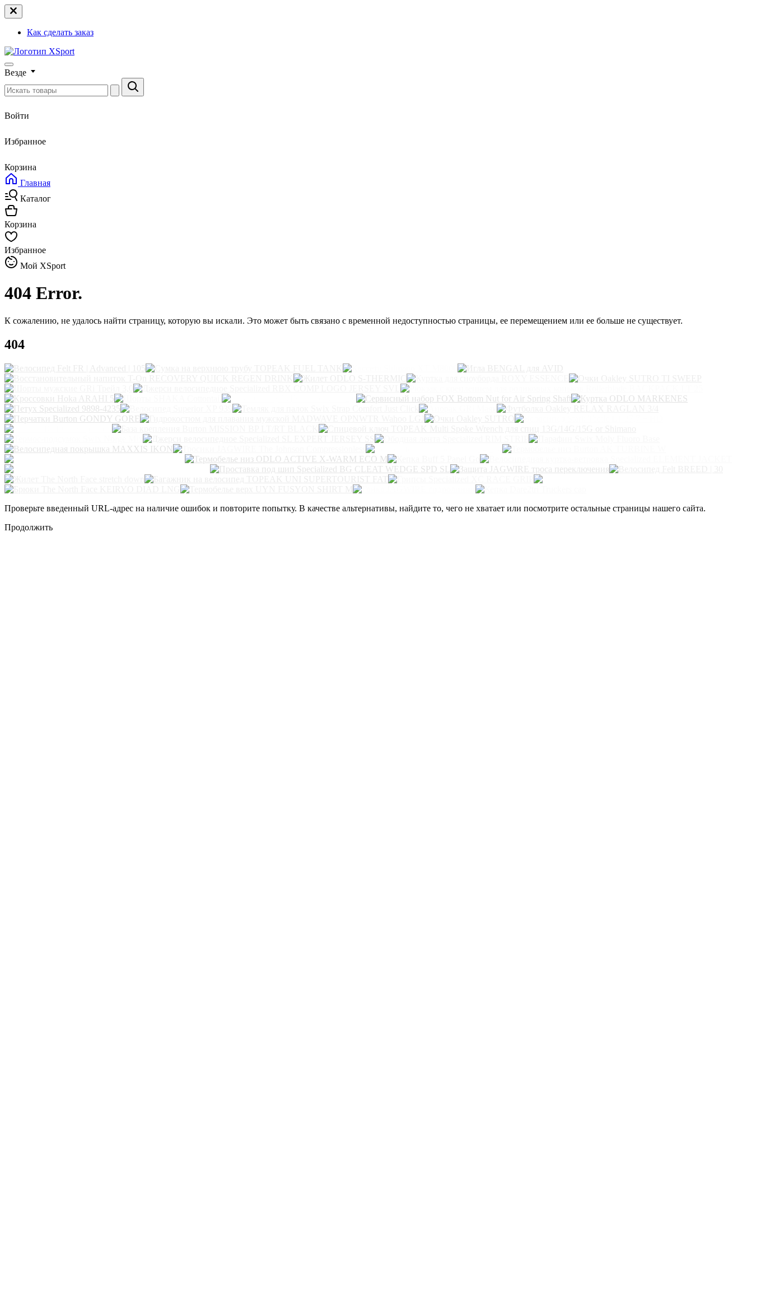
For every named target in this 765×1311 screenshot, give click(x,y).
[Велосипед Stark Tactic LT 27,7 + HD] (589, 418)
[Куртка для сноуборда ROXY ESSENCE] (488, 378)
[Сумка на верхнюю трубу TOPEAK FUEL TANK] (244, 368)
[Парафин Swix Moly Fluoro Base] (594, 439)
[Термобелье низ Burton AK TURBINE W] (584, 449)
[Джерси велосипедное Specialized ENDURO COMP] (107, 469)
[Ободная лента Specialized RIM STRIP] (452, 439)
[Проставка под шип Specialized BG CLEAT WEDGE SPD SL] (330, 469)
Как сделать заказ (60, 32)
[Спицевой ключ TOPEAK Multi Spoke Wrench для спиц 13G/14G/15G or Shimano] (477, 428)
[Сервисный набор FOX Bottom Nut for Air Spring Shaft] (463, 398)
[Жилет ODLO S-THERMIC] (350, 378)
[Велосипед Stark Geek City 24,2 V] (434, 449)
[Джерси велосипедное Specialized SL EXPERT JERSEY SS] (259, 439)
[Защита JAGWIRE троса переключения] (529, 469)
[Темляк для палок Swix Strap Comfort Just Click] (325, 408)
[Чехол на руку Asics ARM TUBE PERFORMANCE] (635, 479)
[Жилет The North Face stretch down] (74, 479)
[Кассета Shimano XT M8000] (400, 368)
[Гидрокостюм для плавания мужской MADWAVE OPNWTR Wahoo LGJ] (282, 418)
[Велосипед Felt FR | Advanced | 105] (75, 368)
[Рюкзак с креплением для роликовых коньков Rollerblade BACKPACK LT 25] (551, 388)
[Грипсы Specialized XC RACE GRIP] (461, 479)
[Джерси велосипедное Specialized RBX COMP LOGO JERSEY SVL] (266, 388)
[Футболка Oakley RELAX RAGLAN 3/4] (578, 408)
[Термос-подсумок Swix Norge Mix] (73, 439)
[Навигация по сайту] (8, 64)
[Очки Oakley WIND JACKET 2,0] (289, 398)
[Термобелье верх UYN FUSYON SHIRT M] (266, 489)
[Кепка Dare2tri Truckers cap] (530, 489)
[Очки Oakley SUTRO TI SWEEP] (635, 378)
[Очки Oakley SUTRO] (470, 418)
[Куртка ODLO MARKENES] (629, 398)
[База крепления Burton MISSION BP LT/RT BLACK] (215, 428)
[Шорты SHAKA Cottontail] (168, 398)
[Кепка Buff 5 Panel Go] (434, 459)
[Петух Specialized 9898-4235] (62, 408)
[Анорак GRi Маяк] (458, 408)
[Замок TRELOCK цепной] (58, 428)
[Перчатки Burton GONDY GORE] (72, 418)
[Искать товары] (133, 87)
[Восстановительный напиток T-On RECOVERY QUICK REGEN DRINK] (148, 378)
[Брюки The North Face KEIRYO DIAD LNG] (92, 489)
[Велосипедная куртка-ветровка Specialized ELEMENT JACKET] (606, 459)
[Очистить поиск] (114, 90)
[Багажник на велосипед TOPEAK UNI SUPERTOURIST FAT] (266, 479)
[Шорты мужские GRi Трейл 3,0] (68, 388)
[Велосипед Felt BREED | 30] (666, 469)
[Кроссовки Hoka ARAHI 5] (59, 398)
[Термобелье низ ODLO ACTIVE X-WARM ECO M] (286, 459)
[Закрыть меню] (13, 11)
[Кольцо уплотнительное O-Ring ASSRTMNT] (94, 459)
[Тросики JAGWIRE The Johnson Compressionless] (269, 449)
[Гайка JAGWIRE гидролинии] (414, 489)
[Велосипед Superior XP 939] (176, 408)
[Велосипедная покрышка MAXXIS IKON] (88, 449)
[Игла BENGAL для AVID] (510, 368)
